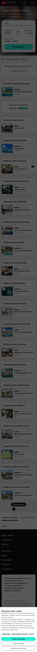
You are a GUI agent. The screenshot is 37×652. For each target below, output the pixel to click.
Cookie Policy (6, 634)
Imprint (31, 634)
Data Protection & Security (20, 634)
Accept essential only (18, 648)
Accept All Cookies (18, 639)
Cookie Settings (18, 643)
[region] (18, 629)
